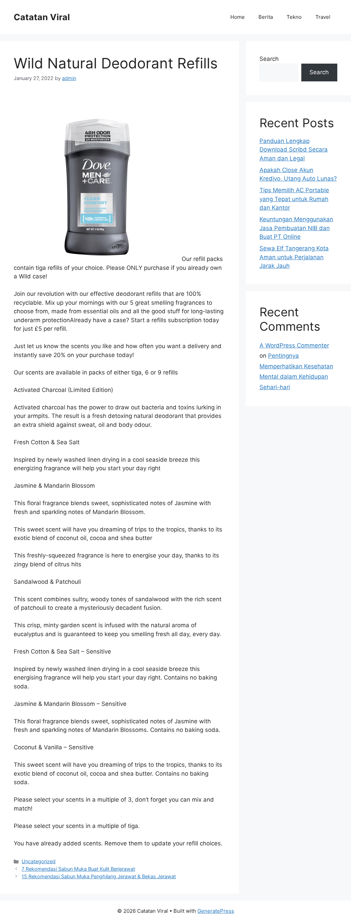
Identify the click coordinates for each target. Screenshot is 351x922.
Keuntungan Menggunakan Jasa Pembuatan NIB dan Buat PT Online (296, 228)
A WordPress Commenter (294, 345)
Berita (265, 17)
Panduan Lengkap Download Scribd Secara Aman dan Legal (293, 149)
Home (237, 17)
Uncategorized (39, 861)
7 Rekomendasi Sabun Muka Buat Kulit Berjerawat (78, 869)
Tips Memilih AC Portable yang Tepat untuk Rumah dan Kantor (294, 199)
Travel (322, 17)
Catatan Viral (42, 17)
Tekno (294, 17)
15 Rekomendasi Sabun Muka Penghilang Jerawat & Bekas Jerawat (99, 876)
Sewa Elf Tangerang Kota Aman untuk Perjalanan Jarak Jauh (294, 257)
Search (269, 58)
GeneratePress (215, 911)
